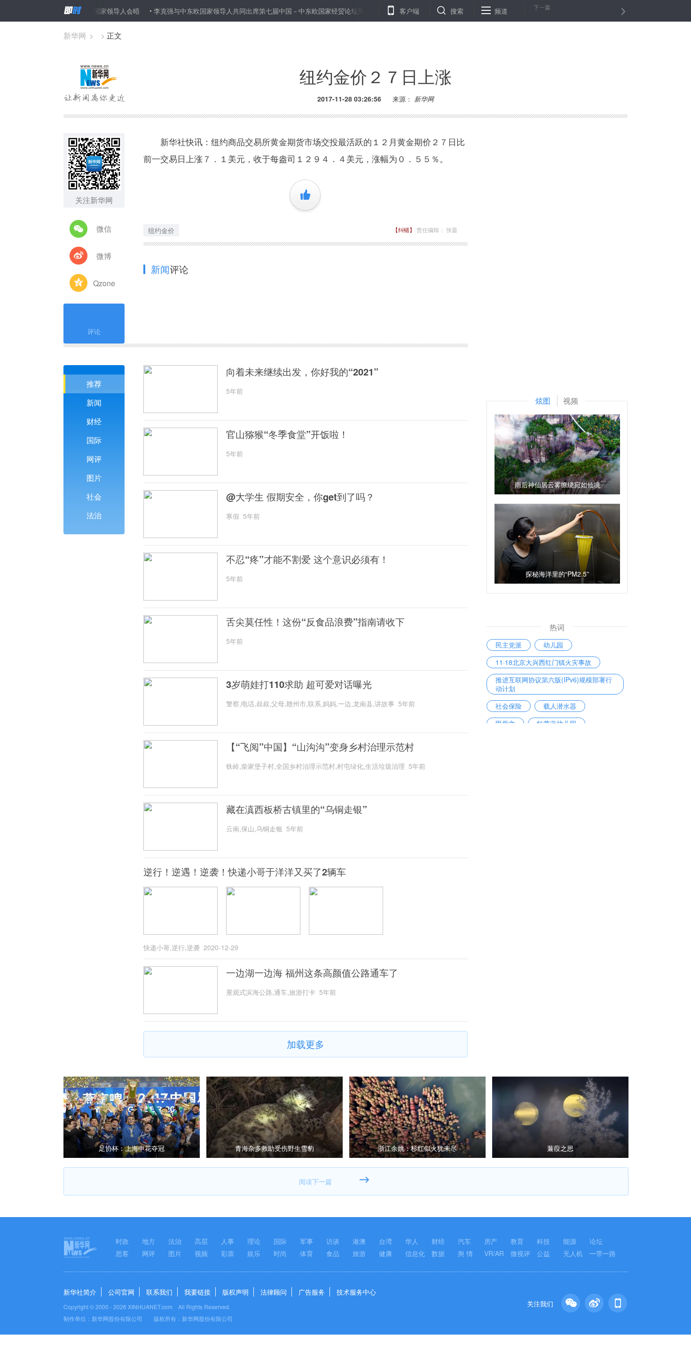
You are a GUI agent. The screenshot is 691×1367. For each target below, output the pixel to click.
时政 (122, 1241)
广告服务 (311, 1292)
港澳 (359, 1241)
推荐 (94, 383)
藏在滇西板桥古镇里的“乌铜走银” (296, 809)
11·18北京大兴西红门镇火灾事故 (543, 662)
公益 (543, 1253)
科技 (543, 1241)
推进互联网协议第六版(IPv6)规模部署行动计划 (553, 684)
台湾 (385, 1241)
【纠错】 (404, 230)
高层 (201, 1241)
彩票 (227, 1253)
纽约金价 (161, 230)
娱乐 (253, 1253)
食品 (332, 1253)
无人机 (573, 1253)
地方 (148, 1241)
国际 (94, 440)
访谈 (332, 1241)
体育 (306, 1253)
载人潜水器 (559, 706)
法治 (94, 515)
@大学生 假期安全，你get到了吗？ (300, 496)
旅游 (359, 1253)
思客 (122, 1253)
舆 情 (465, 1253)
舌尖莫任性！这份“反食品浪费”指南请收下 (315, 621)
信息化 (415, 1253)
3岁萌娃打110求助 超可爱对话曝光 (299, 684)
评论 (94, 331)
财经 (94, 421)
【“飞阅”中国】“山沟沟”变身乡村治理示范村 (320, 746)
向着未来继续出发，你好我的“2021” (302, 371)
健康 (385, 1253)
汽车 (464, 1241)
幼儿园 (553, 644)
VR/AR (494, 1253)
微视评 (520, 1253)
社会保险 (508, 706)
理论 (253, 1241)
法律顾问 (273, 1292)
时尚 (280, 1253)
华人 (411, 1241)
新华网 (74, 35)
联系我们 (159, 1292)
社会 (94, 496)
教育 (517, 1241)
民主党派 (508, 644)
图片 (94, 477)
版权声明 (235, 1292)
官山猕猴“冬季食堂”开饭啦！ (287, 434)
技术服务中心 (356, 1292)
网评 (94, 458)
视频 (201, 1253)
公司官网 (121, 1292)
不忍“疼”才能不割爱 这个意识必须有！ (307, 559)
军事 (306, 1241)
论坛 (596, 1241)
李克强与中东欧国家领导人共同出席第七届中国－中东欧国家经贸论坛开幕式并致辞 (248, 11)
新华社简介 (79, 1292)
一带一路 (602, 1253)
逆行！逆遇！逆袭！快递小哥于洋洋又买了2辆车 (244, 871)
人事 (227, 1241)
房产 (490, 1241)
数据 (438, 1253)
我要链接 (197, 1292)
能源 (569, 1241)
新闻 (94, 402)
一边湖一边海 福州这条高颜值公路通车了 (312, 972)
